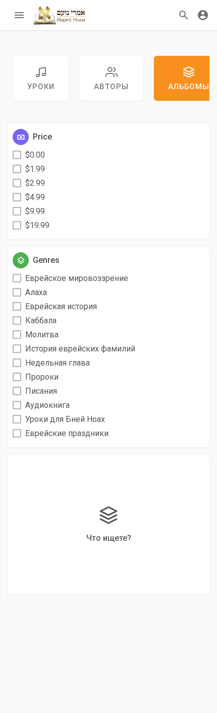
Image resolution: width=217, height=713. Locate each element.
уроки (41, 86)
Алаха (36, 292)
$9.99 (35, 211)
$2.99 (35, 183)
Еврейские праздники (66, 433)
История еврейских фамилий (80, 348)
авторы (111, 86)
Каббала (41, 320)
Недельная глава (57, 363)
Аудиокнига (47, 405)
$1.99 (35, 169)
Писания (41, 391)
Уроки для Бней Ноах (65, 419)
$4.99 (35, 197)
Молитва (42, 334)
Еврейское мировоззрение (76, 278)
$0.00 (35, 155)
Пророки (42, 377)
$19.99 (37, 225)
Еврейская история (61, 306)
